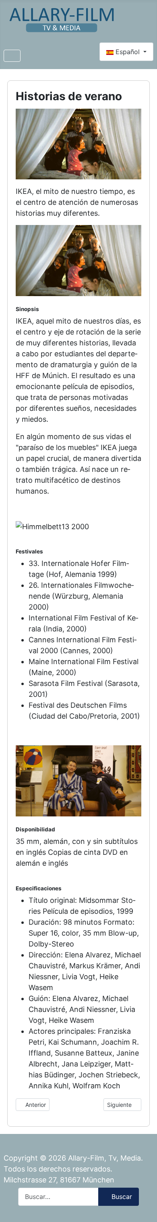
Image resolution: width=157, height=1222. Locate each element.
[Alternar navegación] (12, 56)
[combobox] (58, 1197)
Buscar (122, 1197)
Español (128, 52)
